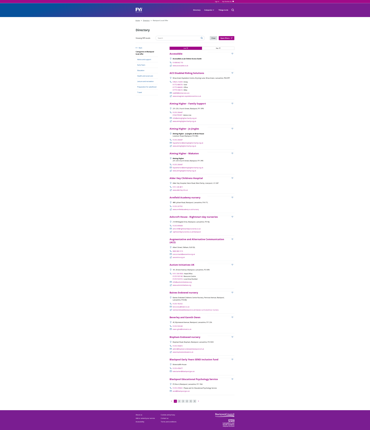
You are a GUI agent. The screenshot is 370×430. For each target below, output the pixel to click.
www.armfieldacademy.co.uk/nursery (186, 209)
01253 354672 (178, 346)
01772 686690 (178, 87)
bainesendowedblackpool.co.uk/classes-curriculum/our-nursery (196, 310)
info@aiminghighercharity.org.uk (185, 118)
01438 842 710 (178, 62)
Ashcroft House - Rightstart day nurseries (194, 216)
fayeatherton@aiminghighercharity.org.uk (188, 143)
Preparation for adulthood (146, 87)
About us (139, 415)
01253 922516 (178, 279)
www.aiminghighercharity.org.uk (184, 121)
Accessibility (140, 422)
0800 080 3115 (178, 251)
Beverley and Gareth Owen (185, 317)
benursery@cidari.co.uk (181, 307)
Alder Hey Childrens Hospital (186, 178)
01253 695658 (178, 226)
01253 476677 (178, 368)
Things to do (223, 10)
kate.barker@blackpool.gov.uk (184, 371)
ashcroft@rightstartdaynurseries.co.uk (187, 229)
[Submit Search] (201, 38)
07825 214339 (178, 82)
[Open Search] (232, 10)
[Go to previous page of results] (171, 401)
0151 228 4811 (178, 187)
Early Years (141, 65)
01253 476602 (178, 388)
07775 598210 (178, 90)
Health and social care (145, 76)
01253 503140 (178, 276)
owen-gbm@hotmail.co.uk (182, 329)
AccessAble (176, 53)
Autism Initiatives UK (182, 264)
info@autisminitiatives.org (182, 282)
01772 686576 (178, 85)
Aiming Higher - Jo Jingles (184, 128)
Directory (196, 10)
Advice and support (144, 59)
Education (140, 70)
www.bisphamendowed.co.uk (183, 352)
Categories (208, 10)
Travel (139, 92)
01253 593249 (178, 326)
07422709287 (177, 115)
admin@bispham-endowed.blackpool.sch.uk (188, 349)
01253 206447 (178, 112)
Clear (213, 38)
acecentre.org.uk (179, 257)
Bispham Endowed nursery (185, 337)
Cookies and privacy (168, 415)
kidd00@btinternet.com (181, 93)
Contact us (164, 418)
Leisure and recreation (145, 81)
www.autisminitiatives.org (182, 285)
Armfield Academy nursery (185, 197)
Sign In (217, 1)
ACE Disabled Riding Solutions (187, 73)
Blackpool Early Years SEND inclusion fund (194, 359)
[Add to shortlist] (232, 54)
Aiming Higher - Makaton (184, 153)
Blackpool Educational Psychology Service (194, 379)
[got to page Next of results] (198, 401)
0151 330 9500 (178, 274)
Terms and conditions (168, 422)
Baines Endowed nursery (184, 292)
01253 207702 (178, 206)
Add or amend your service (145, 418)
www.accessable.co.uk (180, 66)
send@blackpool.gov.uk (181, 391)
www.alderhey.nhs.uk (180, 190)
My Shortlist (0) (227, 1)
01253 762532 (178, 304)
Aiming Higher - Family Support (188, 103)
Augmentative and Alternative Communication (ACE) (197, 241)
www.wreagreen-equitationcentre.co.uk (187, 96)
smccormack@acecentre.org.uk (184, 254)
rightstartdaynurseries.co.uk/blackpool (187, 232)
